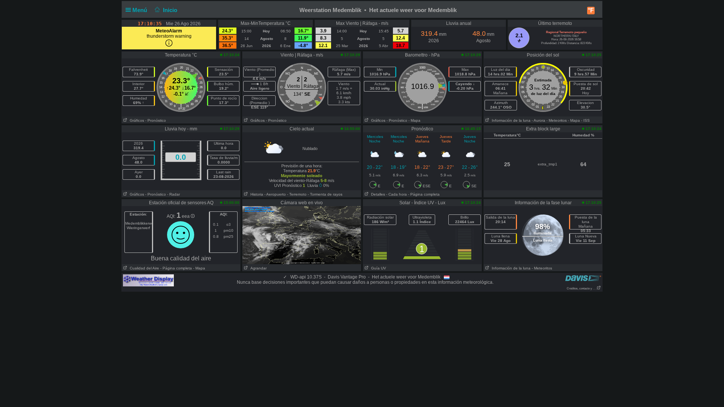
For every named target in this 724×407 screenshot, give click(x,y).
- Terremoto (297, 194)
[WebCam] (301, 234)
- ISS (585, 120)
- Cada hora (396, 194)
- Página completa (424, 194)
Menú (140, 10)
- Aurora (538, 120)
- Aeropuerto (275, 194)
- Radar (173, 194)
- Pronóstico (155, 120)
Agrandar (257, 268)
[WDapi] (148, 280)
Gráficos (135, 120)
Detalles (377, 194)
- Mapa (414, 120)
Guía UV (377, 268)
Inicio (170, 10)
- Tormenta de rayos (325, 194)
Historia (255, 194)
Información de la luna (510, 120)
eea (186, 216)
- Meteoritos (556, 120)
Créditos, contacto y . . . (582, 288)
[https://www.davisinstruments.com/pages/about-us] (583, 278)
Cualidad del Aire (143, 268)
